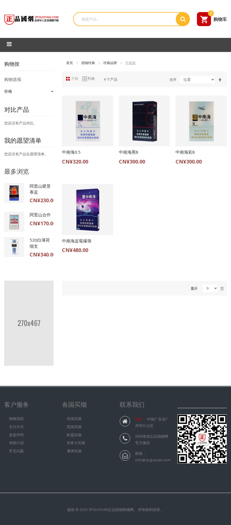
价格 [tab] (8, 91)
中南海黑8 (128, 152)
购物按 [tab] (11, 63)
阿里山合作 (40, 214)
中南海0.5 (71, 152)
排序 (173, 79)
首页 (70, 62)
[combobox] (126, 19)
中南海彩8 (185, 152)
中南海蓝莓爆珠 (77, 241)
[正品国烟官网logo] (32, 18)
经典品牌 (110, 62)
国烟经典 (88, 62)
